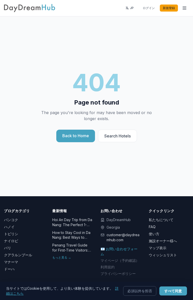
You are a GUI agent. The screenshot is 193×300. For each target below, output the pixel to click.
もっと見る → (61, 257)
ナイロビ (11, 241)
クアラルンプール (18, 255)
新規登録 (169, 8)
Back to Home (75, 135)
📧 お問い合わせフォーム (119, 251)
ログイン (149, 8)
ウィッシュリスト (163, 255)
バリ (7, 248)
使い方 (154, 234)
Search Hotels (117, 135)
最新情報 (59, 211)
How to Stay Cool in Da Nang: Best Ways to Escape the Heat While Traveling (71, 235)
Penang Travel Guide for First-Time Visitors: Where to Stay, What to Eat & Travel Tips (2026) (71, 248)
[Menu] (184, 8)
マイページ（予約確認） (120, 260)
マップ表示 (157, 248)
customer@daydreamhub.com (123, 237)
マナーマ (11, 262)
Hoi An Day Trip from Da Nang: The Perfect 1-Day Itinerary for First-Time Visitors (72, 222)
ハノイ (9, 227)
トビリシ (11, 234)
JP (132, 8)
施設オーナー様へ (163, 241)
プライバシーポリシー (118, 273)
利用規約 (108, 267)
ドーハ (9, 269)
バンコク (11, 220)
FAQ (152, 227)
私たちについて (161, 220)
